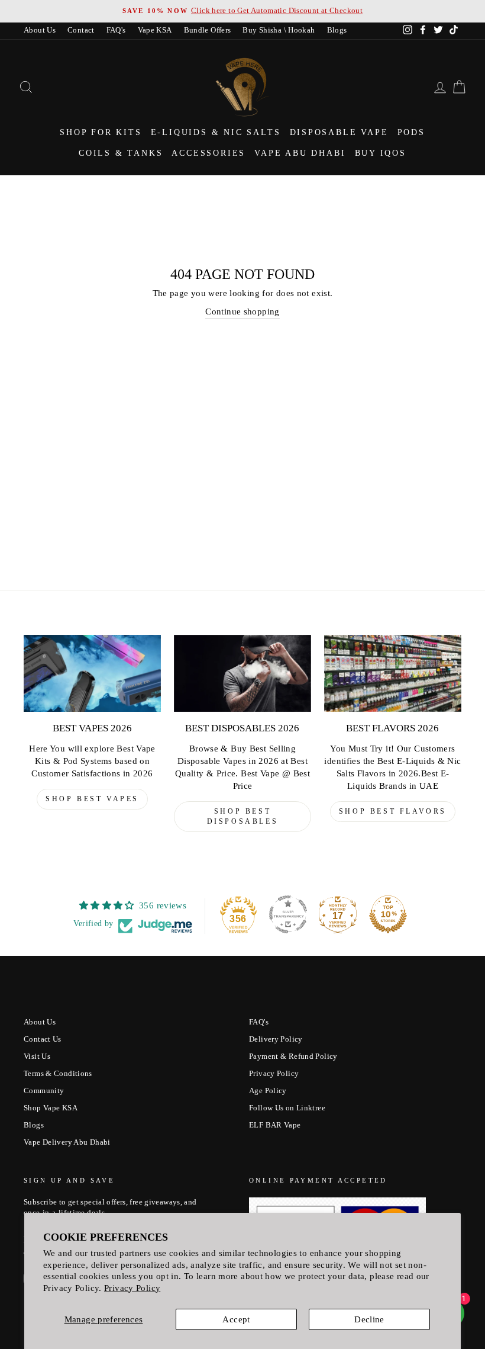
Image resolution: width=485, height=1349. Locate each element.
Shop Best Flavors (393, 811)
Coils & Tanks (121, 153)
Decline (369, 1319)
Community (44, 1091)
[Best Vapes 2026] (92, 673)
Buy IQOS (380, 153)
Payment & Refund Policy (293, 1056)
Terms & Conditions (58, 1073)
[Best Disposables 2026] (242, 673)
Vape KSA (155, 30)
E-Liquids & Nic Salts (216, 132)
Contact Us (43, 1039)
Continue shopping (242, 311)
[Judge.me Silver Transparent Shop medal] (288, 914)
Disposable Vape (339, 132)
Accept (236, 1319)
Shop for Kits (100, 132)
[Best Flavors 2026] (392, 673)
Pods (411, 132)
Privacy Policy (132, 1288)
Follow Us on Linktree (287, 1108)
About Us (40, 30)
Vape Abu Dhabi (299, 153)
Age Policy (268, 1091)
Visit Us (37, 1056)
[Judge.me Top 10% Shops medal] (388, 914)
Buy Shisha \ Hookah (278, 30)
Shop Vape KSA (50, 1108)
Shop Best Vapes (92, 799)
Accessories (208, 153)
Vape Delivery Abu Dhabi (67, 1142)
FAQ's (116, 30)
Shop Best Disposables (243, 816)
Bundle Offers (207, 30)
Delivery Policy (276, 1039)
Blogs (337, 30)
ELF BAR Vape (275, 1125)
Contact (81, 30)
